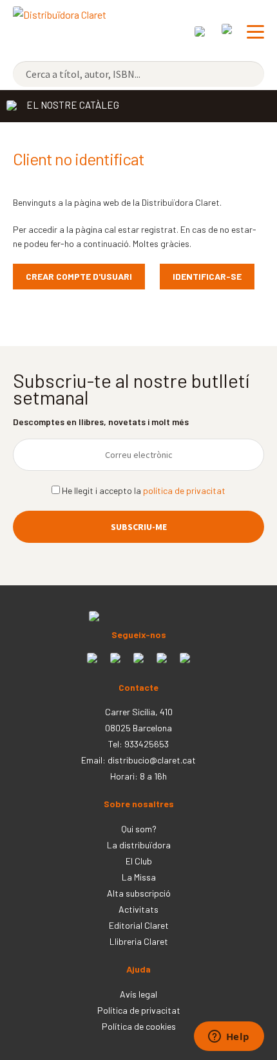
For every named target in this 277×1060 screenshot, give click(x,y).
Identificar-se (207, 276)
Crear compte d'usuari (79, 276)
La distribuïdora (139, 844)
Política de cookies (139, 1026)
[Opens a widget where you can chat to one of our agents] (228, 1037)
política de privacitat (184, 490)
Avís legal (138, 994)
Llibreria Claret (139, 941)
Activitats (138, 909)
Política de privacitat (138, 1010)
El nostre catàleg (72, 105)
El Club (139, 860)
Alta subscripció (139, 893)
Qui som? (139, 828)
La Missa (139, 877)
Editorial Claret (139, 925)
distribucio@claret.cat (152, 759)
